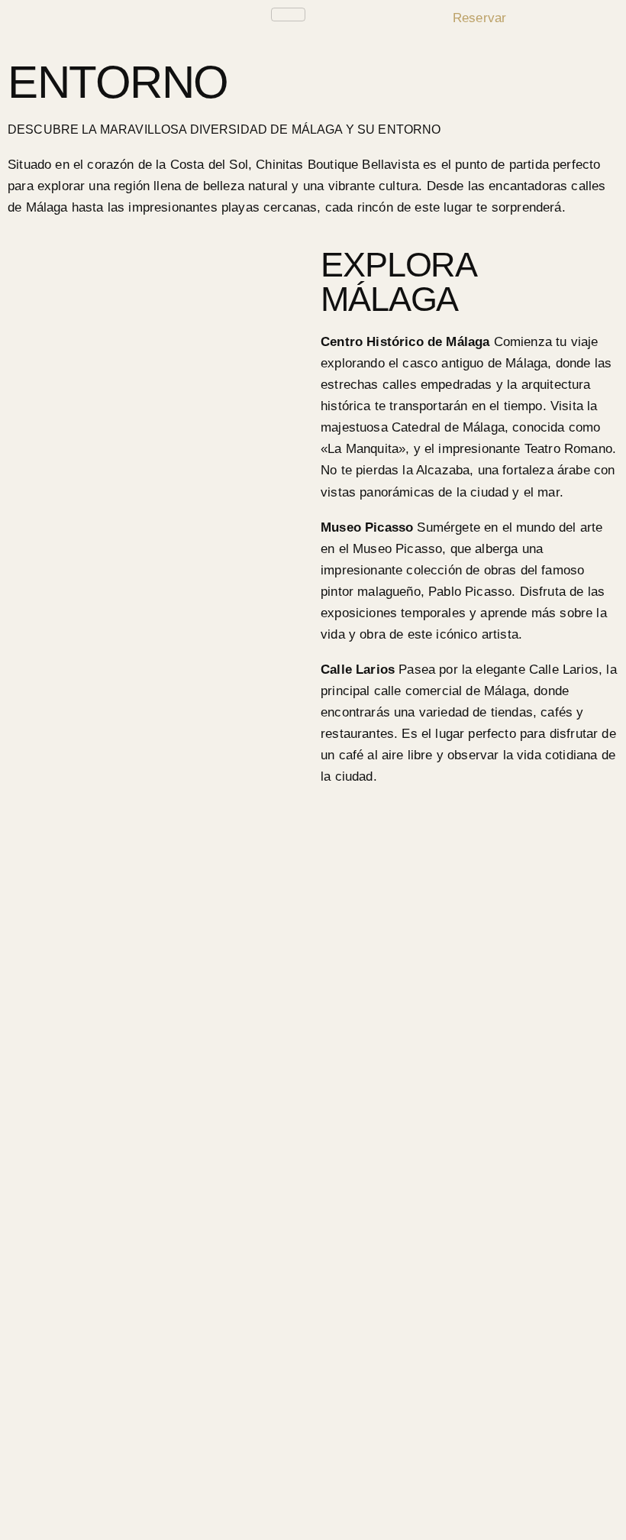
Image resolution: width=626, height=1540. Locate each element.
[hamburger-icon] (288, 14)
